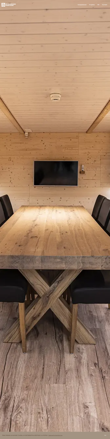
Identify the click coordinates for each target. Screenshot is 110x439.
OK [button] (105, 435)
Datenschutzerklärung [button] (55, 435)
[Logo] (8, 5)
